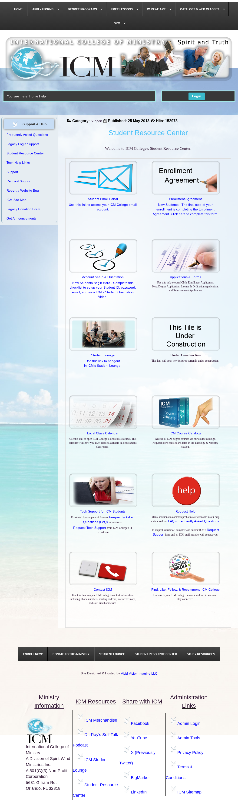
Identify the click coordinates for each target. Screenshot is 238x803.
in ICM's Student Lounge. (102, 365)
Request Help (185, 511)
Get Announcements (21, 218)
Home (33, 96)
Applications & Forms (185, 277)
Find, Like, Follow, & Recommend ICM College (185, 589)
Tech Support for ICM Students (103, 511)
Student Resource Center (25, 153)
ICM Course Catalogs (185, 433)
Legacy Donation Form (23, 209)
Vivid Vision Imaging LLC (139, 673)
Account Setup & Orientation (103, 277)
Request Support (19, 181)
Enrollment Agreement (185, 199)
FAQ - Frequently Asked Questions (193, 521)
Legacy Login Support (23, 144)
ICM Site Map (16, 200)
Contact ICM (103, 589)
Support (96, 121)
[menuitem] (18, 9)
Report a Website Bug (23, 190)
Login (196, 96)
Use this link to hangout (103, 361)
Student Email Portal (103, 199)
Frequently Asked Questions (27, 135)
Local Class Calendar (103, 433)
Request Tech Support (90, 528)
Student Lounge (103, 355)
